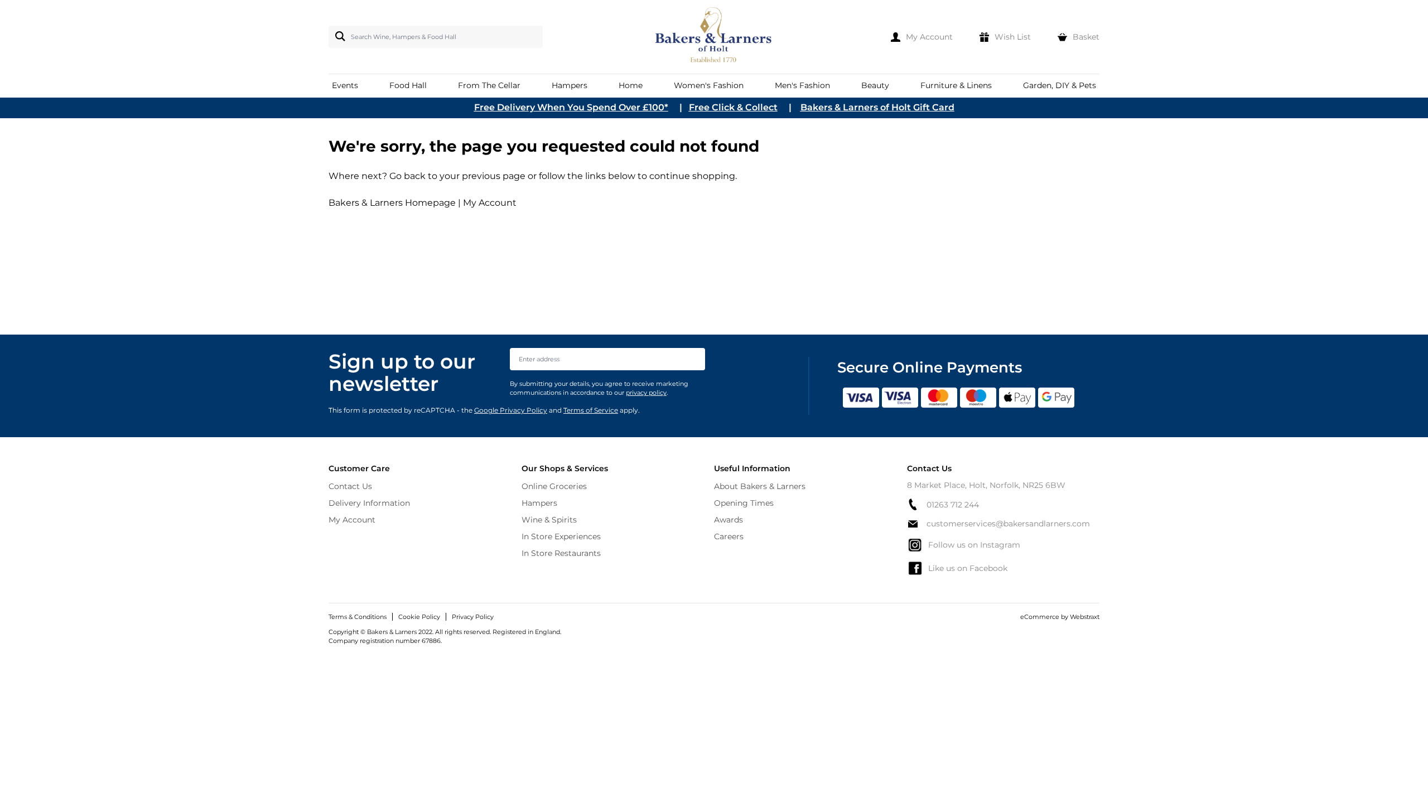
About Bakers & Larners (759, 486)
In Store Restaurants (561, 553)
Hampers (539, 503)
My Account (490, 202)
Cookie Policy (419, 617)
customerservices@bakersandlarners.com (1008, 524)
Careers (729, 536)
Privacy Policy (473, 617)
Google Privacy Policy (510, 410)
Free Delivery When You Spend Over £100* (571, 107)
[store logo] (714, 37)
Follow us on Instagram (974, 545)
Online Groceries (554, 486)
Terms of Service (590, 410)
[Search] (338, 36)
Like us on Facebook (967, 568)
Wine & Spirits (549, 520)
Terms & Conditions (358, 617)
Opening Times (744, 503)
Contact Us (350, 486)
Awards (728, 520)
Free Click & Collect (733, 107)
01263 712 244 (953, 505)
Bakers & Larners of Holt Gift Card (877, 107)
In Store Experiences (561, 536)
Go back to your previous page (456, 176)
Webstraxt (1084, 617)
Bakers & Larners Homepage (392, 202)
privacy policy (646, 392)
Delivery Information (369, 503)
